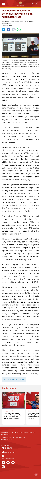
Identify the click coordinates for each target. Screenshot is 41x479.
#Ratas (22, 379)
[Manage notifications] (36, 474)
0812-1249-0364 (9, 452)
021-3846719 (8, 448)
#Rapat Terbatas (10, 379)
